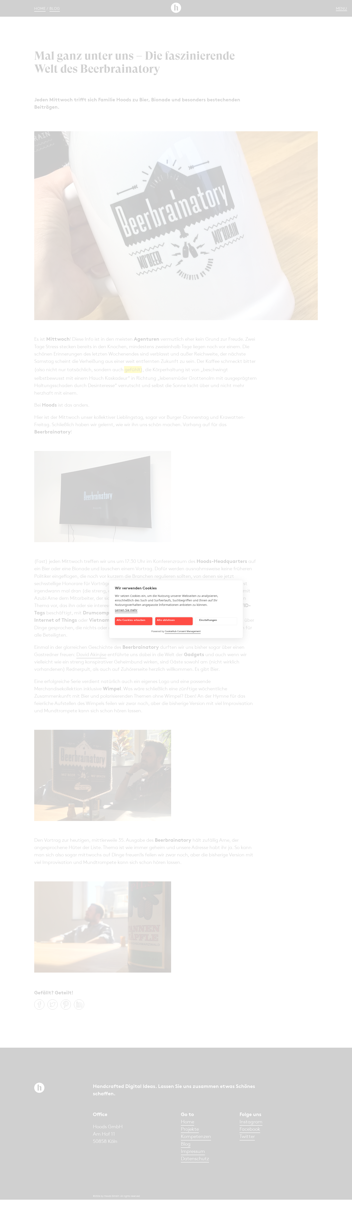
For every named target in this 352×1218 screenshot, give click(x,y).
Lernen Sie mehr (126, 610)
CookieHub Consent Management (183, 631)
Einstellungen (208, 620)
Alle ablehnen (166, 620)
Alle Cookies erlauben (131, 620)
